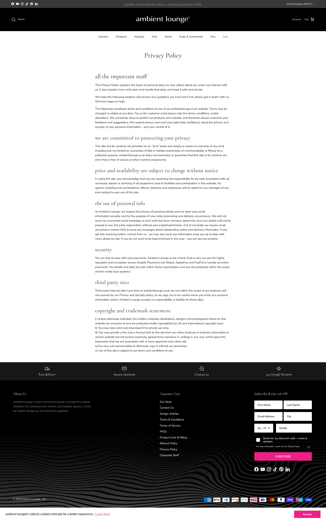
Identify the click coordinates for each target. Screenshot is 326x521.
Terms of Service (170, 425)
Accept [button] (307, 514)
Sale (225, 36)
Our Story (166, 402)
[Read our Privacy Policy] (308, 447)
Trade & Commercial (191, 36)
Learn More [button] (102, 514)
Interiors (103, 36)
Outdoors (121, 36)
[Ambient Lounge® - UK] (163, 19)
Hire (212, 36)
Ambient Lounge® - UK (34, 498)
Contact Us (167, 408)
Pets (154, 36)
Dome (168, 36)
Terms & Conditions (172, 419)
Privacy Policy (168, 449)
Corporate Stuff (169, 455)
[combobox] (263, 428)
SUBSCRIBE (283, 456)
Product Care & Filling (173, 437)
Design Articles (169, 414)
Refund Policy (168, 443)
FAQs (163, 431)
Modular (139, 36)
